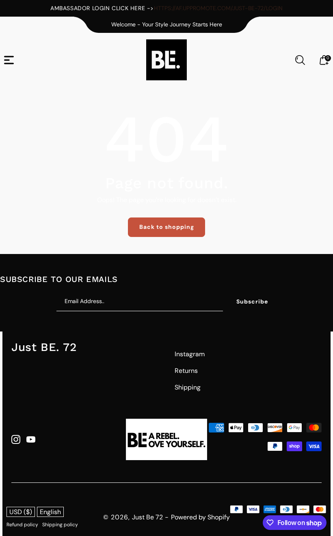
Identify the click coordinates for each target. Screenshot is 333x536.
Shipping (188, 387)
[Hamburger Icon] (9, 60)
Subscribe (252, 301)
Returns (186, 370)
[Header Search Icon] (300, 60)
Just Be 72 (147, 517)
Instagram (190, 354)
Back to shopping (166, 226)
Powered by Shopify (200, 517)
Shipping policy (60, 524)
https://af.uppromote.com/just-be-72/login (218, 8)
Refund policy (22, 524)
